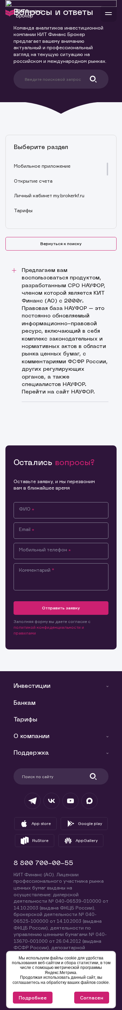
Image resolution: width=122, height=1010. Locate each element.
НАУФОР (82, 392)
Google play (90, 823)
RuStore (40, 840)
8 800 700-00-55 (43, 863)
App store (41, 823)
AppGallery (87, 840)
